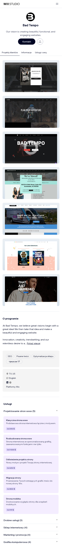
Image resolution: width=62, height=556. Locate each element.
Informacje (26, 52)
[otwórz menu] (57, 4)
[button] (31, 76)
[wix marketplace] (11, 4)
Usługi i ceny (41, 52)
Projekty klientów (10, 52)
